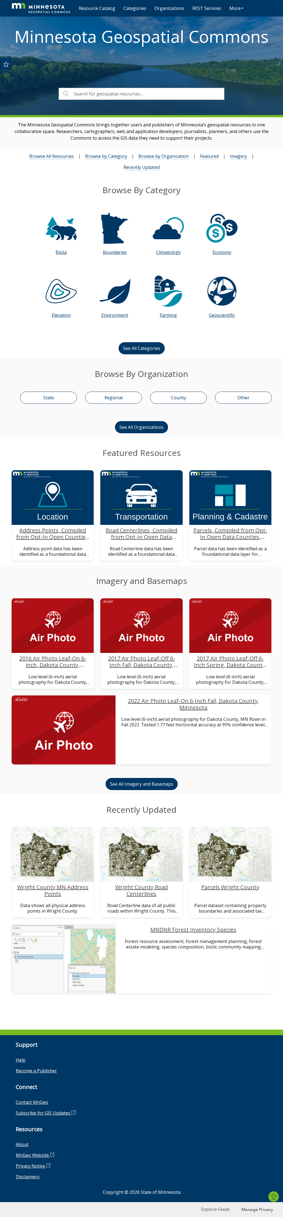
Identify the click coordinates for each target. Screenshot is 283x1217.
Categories (135, 8)
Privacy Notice (31, 1166)
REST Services (206, 8)
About (22, 1144)
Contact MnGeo (32, 1102)
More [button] (235, 8)
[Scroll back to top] (273, 1196)
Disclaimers (28, 1177)
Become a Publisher (36, 1071)
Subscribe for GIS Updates (43, 1113)
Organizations (169, 8)
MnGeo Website (33, 1155)
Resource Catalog (97, 8)
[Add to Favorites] (6, 64)
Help (20, 1060)
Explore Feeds (215, 1209)
